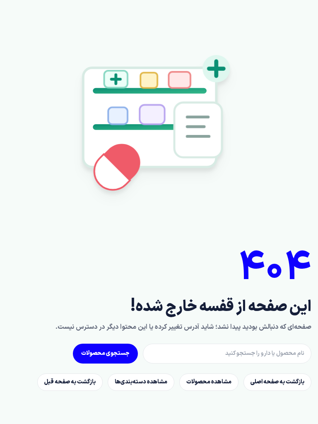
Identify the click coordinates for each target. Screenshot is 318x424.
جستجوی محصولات (105, 353)
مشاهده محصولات (208, 382)
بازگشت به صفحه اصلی (277, 382)
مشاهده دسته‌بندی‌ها (141, 382)
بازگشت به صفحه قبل (70, 382)
